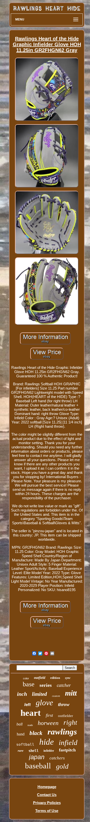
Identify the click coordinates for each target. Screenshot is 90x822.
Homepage (47, 787)
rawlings (62, 731)
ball (19, 724)
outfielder (65, 716)
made (30, 725)
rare (21, 750)
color (26, 678)
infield (68, 742)
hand (20, 734)
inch (22, 694)
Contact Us (46, 795)
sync (67, 678)
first (49, 715)
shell (33, 751)
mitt (71, 693)
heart (30, 713)
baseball (38, 765)
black (36, 733)
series (46, 685)
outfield (39, 678)
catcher (64, 685)
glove (44, 702)
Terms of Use (46, 811)
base (28, 684)
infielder (49, 750)
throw (64, 704)
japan (36, 756)
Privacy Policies (47, 803)
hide (46, 741)
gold (62, 766)
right (70, 722)
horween (48, 723)
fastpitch (67, 749)
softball (25, 744)
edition (55, 678)
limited (39, 694)
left (27, 704)
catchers (57, 758)
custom (56, 695)
